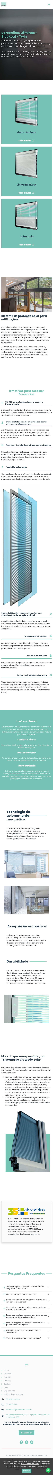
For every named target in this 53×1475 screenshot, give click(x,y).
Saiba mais (24, 140)
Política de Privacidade (30, 1464)
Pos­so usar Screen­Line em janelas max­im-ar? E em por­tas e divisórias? (25, 1301)
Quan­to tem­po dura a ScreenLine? (19, 1294)
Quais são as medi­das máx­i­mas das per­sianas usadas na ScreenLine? (24, 1308)
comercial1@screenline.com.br (19, 1409)
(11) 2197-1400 (12, 1404)
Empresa (7, 1374)
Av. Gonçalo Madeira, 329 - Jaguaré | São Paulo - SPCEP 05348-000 (28, 1415)
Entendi (26, 1471)
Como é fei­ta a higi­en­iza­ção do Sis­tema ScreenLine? (22, 1331)
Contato (7, 1377)
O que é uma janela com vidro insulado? (22, 1338)
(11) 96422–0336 (13, 1399)
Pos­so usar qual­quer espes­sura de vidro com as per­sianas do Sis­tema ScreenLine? (25, 1316)
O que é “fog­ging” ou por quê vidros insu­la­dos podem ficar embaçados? (24, 1324)
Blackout (7, 1384)
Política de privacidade (13, 1394)
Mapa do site (9, 1391)
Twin (6, 1387)
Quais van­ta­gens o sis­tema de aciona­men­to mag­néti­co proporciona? (23, 1287)
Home (6, 1370)
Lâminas (7, 1380)
